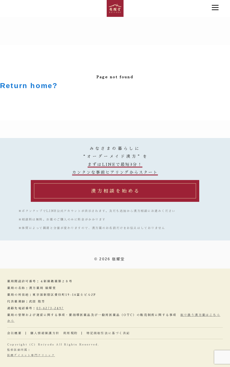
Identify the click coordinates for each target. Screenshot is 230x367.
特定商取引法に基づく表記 (108, 333)
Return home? (29, 86)
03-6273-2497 (50, 308)
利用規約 (70, 333)
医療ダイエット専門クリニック (31, 355)
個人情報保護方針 (45, 333)
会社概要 (14, 333)
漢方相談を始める (115, 191)
